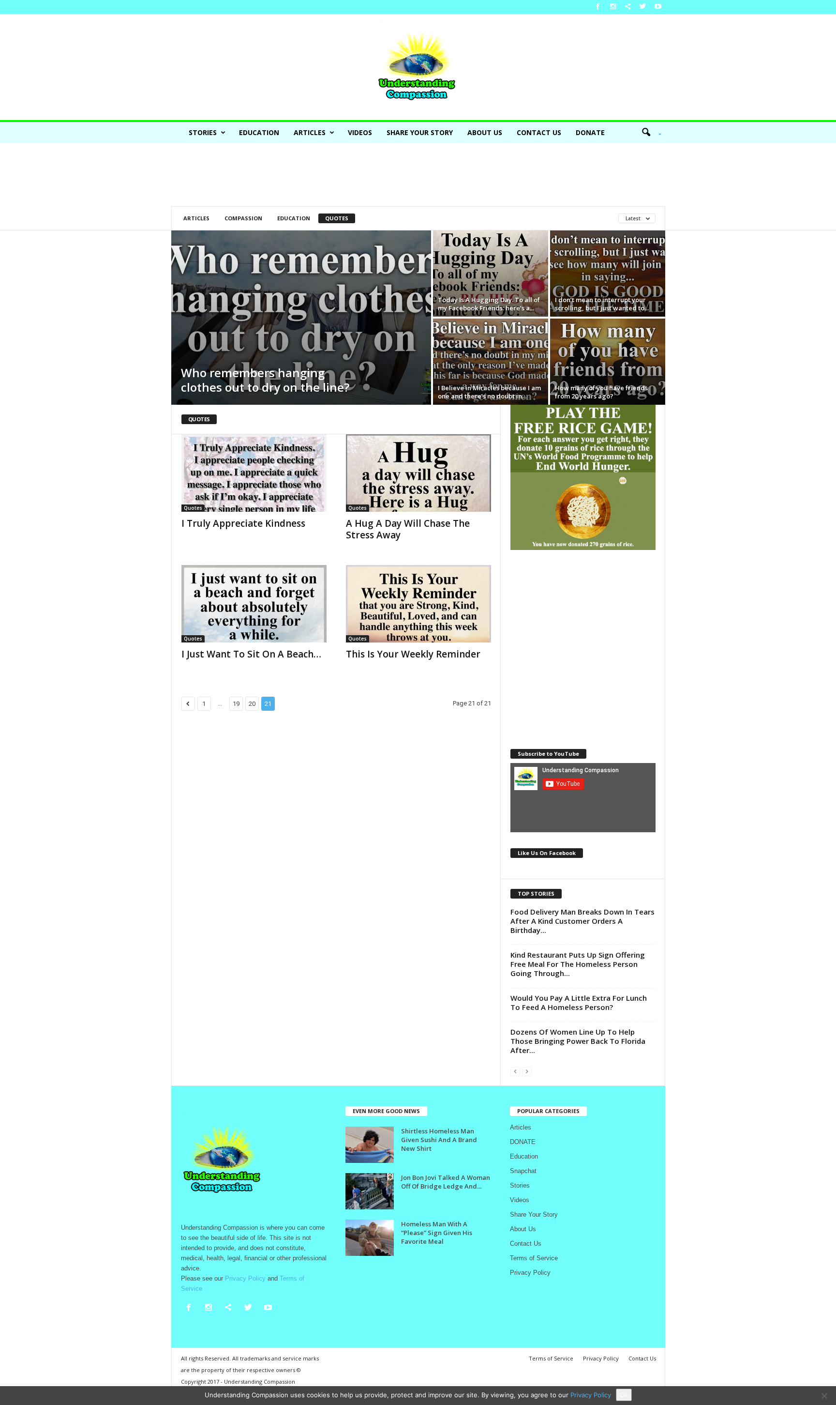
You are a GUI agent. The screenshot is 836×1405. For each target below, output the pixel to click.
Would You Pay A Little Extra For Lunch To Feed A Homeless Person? (578, 1002)
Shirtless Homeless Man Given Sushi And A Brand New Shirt (439, 1140)
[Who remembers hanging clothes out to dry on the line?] (301, 317)
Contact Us (539, 132)
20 (252, 703)
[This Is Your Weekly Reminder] (418, 603)
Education (259, 132)
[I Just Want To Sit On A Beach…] (254, 603)
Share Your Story (420, 132)
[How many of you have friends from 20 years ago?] (607, 362)
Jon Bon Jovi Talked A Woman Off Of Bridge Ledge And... (445, 1182)
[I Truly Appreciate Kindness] (254, 473)
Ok (624, 1395)
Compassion (243, 218)
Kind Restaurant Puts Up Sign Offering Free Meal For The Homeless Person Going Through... (577, 964)
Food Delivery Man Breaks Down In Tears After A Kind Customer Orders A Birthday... (582, 921)
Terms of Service (534, 1258)
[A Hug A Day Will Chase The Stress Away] (418, 473)
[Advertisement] (418, 175)
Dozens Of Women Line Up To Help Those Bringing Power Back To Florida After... (577, 1041)
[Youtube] (658, 7)
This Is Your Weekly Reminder (413, 654)
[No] (824, 1396)
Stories (203, 132)
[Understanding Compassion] (418, 67)
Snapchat (523, 1171)
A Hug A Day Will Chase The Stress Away (408, 529)
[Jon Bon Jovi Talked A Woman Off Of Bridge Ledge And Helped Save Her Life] (369, 1191)
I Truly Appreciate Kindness (243, 523)
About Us (484, 132)
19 (236, 703)
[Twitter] (643, 7)
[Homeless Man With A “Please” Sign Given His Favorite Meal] (369, 1238)
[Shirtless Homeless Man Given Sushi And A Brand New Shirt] (369, 1145)
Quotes (336, 218)
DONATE (590, 132)
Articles (310, 132)
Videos (360, 132)
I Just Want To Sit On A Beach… (251, 654)
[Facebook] (598, 7)
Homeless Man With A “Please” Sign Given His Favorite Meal (436, 1233)
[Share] (628, 7)
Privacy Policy (530, 1272)
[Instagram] (613, 7)
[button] (648, 132)
